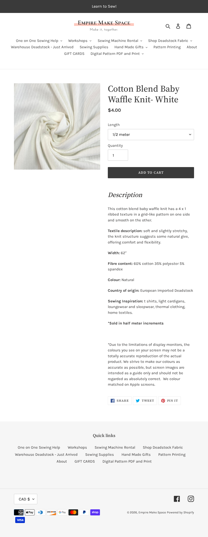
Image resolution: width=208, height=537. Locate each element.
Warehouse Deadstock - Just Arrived (46, 454)
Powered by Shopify (180, 512)
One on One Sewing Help (39, 447)
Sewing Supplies (99, 454)
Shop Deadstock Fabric (163, 447)
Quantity (115, 145)
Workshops (77, 447)
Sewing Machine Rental (115, 447)
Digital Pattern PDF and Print (127, 461)
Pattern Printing (171, 454)
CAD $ (24, 499)
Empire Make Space (152, 512)
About (62, 461)
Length (114, 124)
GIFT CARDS (85, 461)
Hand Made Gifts (136, 454)
